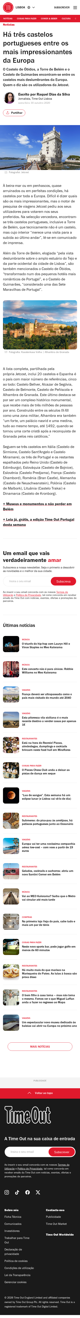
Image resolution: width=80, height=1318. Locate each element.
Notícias (7, 19)
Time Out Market (56, 1224)
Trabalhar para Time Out (16, 1240)
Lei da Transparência (17, 1275)
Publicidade (53, 1217)
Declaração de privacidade (13, 1252)
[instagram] (6, 1192)
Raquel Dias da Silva (53, 95)
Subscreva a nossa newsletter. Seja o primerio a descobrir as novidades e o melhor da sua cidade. (38, 569)
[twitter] (38, 1192)
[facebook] (27, 1192)
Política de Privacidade (28, 595)
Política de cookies (16, 1261)
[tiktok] (17, 1192)
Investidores (12, 1231)
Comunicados (12, 1224)
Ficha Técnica (12, 1217)
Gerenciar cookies (15, 1282)
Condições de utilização (19, 1268)
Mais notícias (40, 1047)
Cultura (66, 19)
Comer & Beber (49, 19)
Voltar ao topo (44, 1093)
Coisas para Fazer (26, 19)
